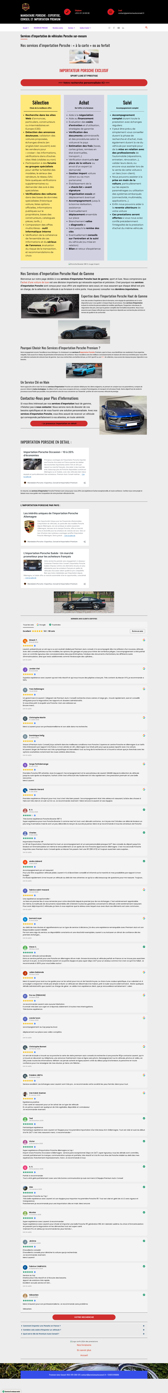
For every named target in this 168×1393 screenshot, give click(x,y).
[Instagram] (109, 28)
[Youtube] (119, 28)
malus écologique (39, 389)
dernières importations (126, 289)
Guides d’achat (84, 28)
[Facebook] (114, 28)
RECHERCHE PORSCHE (41, 28)
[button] (41, 625)
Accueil (25, 28)
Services (70, 28)
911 (103, 357)
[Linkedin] (123, 28)
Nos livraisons (84, 1345)
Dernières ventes (58, 28)
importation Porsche (87, 352)
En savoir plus (84, 1350)
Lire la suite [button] (27, 660)
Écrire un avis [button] (137, 631)
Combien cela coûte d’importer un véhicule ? (42, 1330)
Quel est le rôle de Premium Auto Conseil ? (41, 1334)
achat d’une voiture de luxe (35, 282)
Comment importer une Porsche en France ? (42, 1326)
